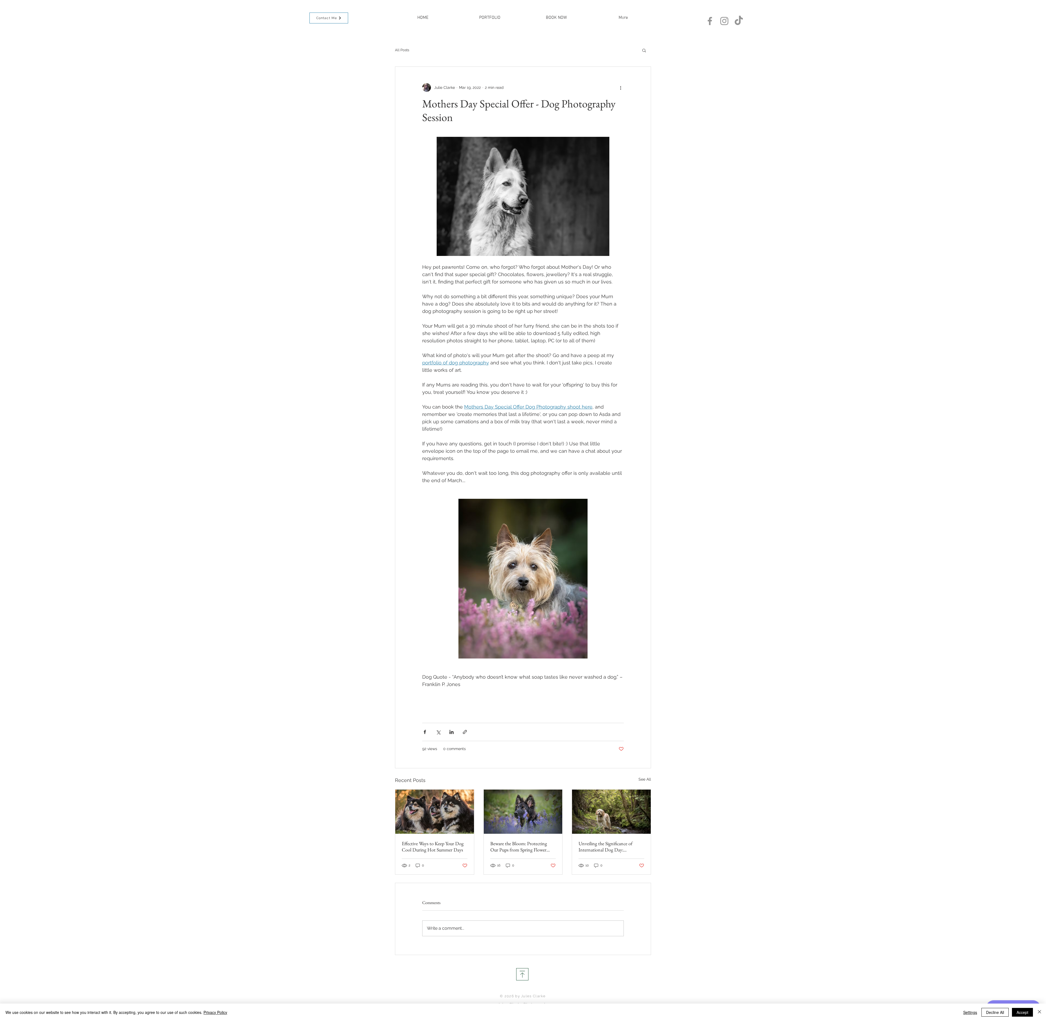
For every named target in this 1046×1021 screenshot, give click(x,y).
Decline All (995, 1012)
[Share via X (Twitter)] (438, 732)
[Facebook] (709, 21)
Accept (1022, 1012)
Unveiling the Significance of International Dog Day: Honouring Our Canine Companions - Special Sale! (606, 846)
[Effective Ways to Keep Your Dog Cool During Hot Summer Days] (434, 812)
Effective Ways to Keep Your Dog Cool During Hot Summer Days (433, 846)
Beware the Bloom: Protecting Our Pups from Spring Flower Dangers (518, 846)
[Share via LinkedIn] (451, 732)
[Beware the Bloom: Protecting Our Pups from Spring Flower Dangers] (523, 812)
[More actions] (620, 87)
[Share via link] (464, 732)
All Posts (402, 50)
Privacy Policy (215, 1012)
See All (644, 779)
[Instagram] (724, 21)
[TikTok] (738, 21)
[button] (644, 50)
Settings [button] (970, 1012)
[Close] (1039, 1012)
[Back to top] (522, 974)
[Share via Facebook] (424, 732)
